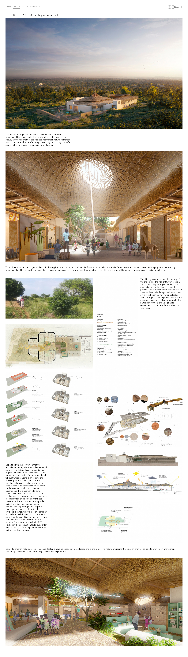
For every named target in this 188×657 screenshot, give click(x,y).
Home (8, 6)
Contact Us (35, 6)
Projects (16, 6)
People (25, 6)
